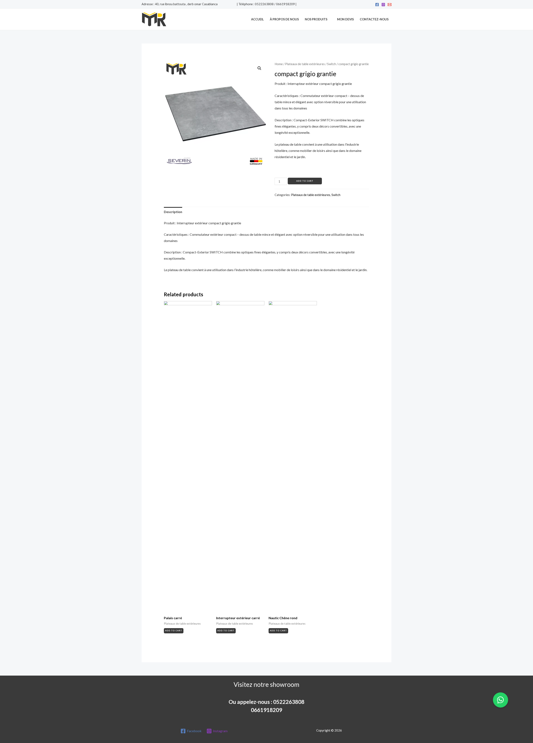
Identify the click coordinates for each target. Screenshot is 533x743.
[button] (500, 700)
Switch (331, 64)
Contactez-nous (374, 19)
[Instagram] (383, 4)
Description (173, 212)
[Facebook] (377, 4)
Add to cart (304, 181)
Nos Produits (316, 19)
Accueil (257, 19)
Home (279, 64)
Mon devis (345, 19)
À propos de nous (284, 19)
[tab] (173, 212)
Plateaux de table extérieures (305, 64)
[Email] (389, 4)
